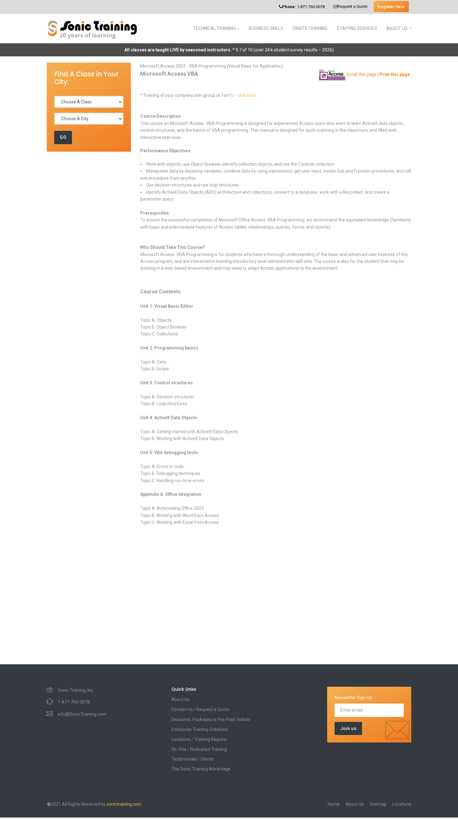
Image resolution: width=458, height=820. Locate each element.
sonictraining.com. (124, 804)
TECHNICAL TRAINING (214, 28)
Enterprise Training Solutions (199, 729)
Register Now (391, 6)
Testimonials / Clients (192, 758)
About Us (180, 699)
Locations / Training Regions (199, 739)
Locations (401, 804)
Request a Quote (352, 6)
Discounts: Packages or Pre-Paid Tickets (210, 719)
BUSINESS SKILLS (266, 28)
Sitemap (378, 804)
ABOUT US (397, 28)
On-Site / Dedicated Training (199, 749)
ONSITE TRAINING (310, 28)
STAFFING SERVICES (357, 28)
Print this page (394, 74)
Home (334, 804)
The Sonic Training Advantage (201, 768)
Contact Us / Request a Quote (200, 709)
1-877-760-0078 (303, 6)
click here (247, 95)
